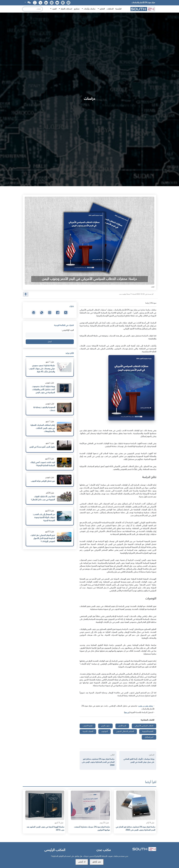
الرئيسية (118, 9)
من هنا (127, 712)
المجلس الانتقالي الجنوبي (125, 731)
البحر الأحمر (122, 726)
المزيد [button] (54, 9)
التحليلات (110, 9)
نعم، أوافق (96, 862)
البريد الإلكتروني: (68, 330)
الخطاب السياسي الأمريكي (144, 726)
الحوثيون (104, 731)
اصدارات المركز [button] (66, 9)
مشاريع (76, 9)
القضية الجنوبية (147, 731)
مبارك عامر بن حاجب (145, 706)
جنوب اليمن (105, 726)
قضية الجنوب (87, 726)
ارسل (50, 342)
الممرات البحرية (88, 731)
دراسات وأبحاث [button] (89, 9)
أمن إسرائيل (149, 737)
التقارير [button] (102, 9)
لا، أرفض (81, 862)
